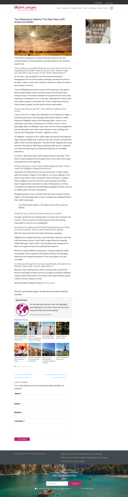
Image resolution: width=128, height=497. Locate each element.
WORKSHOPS (66, 8)
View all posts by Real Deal (40, 314)
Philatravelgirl (49, 283)
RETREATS (74, 8)
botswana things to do (27, 366)
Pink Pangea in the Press (96, 458)
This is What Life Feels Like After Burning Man (48, 337)
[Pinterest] (98, 3)
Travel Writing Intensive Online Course (62, 358)
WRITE (85, 8)
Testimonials (92, 8)
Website (18, 412)
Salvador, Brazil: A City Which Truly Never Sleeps (20, 359)
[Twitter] (97, 3)
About (59, 8)
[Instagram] (100, 3)
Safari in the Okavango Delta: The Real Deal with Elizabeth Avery (20, 338)
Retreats (99, 454)
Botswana (18, 366)
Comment (19, 421)
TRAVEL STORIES (102, 8)
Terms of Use (66, 461)
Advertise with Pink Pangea (73, 458)
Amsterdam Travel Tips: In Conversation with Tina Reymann (34, 359)
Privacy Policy (79, 461)
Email (17, 404)
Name (18, 393)
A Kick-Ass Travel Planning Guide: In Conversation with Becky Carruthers (48, 360)
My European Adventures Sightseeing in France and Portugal (34, 338)
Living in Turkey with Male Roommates (61, 337)
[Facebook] (95, 3)
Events (80, 8)
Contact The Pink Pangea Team (80, 454)
